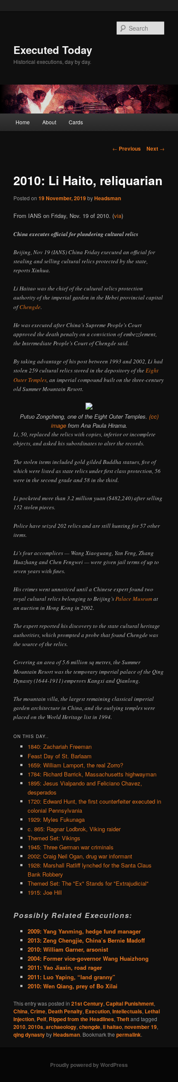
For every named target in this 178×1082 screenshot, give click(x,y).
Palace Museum (133, 599)
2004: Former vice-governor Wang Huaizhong (88, 958)
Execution (97, 1011)
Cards (76, 122)
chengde (89, 1027)
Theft (123, 1019)
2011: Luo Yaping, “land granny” (71, 977)
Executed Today (52, 49)
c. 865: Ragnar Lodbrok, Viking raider (74, 829)
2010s (35, 1027)
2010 (19, 1027)
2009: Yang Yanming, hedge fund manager (84, 931)
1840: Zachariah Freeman (60, 746)
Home (23, 122)
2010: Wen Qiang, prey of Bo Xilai (73, 986)
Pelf (41, 1019)
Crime (37, 1011)
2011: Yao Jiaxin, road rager (65, 967)
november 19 (140, 1027)
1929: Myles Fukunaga (56, 819)
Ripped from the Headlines (81, 1019)
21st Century (87, 1003)
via (117, 215)
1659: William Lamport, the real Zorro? (75, 765)
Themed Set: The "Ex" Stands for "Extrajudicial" (88, 883)
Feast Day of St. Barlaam (60, 756)
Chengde (30, 307)
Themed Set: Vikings (54, 838)
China (20, 1011)
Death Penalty (65, 1011)
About (49, 122)
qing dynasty (29, 1034)
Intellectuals (127, 1011)
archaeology (61, 1027)
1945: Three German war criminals (71, 847)
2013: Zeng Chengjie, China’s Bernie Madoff (86, 940)
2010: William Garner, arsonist (68, 949)
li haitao (112, 1027)
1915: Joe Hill (45, 892)
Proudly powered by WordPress (89, 1065)
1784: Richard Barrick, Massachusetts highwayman (92, 774)
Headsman (107, 198)
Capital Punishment (130, 1003)
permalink (128, 1034)
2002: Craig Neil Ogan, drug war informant (80, 856)
